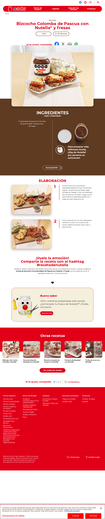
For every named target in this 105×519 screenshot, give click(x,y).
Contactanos (73, 382)
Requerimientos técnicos (24, 458)
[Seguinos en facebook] (80, 2)
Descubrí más (47, 313)
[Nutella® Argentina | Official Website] (17, 9)
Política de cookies (32, 456)
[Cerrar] (101, 508)
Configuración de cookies (13, 516)
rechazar (93, 516)
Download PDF (52, 168)
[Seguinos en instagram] (90, 2)
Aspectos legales (9, 458)
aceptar (75, 516)
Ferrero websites (9, 395)
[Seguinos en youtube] (85, 2)
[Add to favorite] (52, 282)
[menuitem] (38, 9)
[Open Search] (98, 2)
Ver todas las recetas (52, 370)
